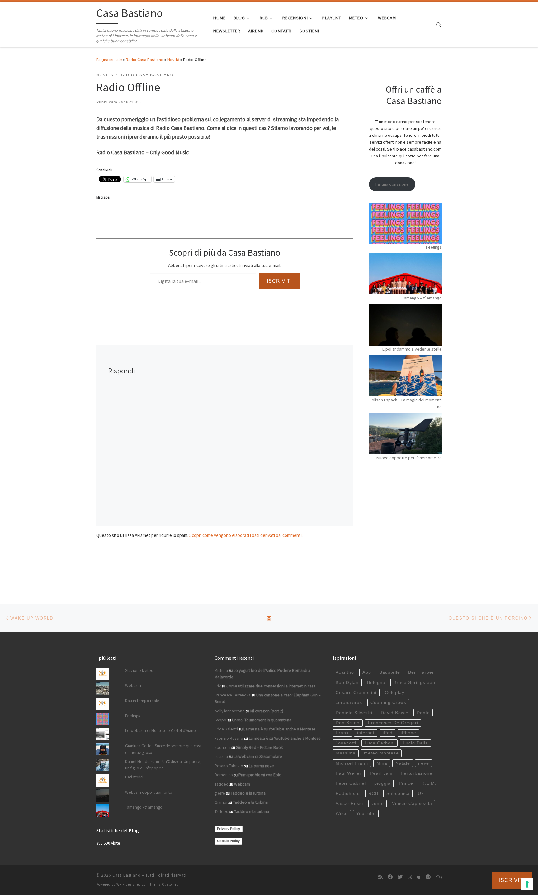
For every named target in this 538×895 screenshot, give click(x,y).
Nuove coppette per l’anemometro (409, 458)
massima (346, 753)
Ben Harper (421, 672)
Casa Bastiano (126, 875)
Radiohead (348, 793)
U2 (421, 793)
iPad (388, 732)
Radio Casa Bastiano (144, 59)
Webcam (133, 685)
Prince (406, 783)
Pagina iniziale (109, 59)
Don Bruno (348, 722)
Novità (173, 59)
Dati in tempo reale (142, 700)
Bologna (376, 682)
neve (423, 763)
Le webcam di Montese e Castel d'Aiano (160, 730)
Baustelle (389, 672)
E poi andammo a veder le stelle (412, 349)
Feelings (434, 247)
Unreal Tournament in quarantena (261, 720)
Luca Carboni (380, 743)
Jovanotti (346, 743)
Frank (342, 732)
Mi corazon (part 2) (266, 711)
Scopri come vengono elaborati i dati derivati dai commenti (245, 535)
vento (377, 803)
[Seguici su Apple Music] (419, 877)
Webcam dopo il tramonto (148, 792)
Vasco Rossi (349, 803)
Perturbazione (416, 773)
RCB (373, 793)
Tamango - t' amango (144, 807)
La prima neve (261, 765)
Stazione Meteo (139, 670)
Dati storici (134, 777)
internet (366, 732)
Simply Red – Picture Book (259, 747)
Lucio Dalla (415, 743)
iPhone (408, 732)
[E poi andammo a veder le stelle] (405, 324)
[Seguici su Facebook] (390, 877)
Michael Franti (352, 763)
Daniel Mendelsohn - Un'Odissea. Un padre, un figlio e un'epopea (163, 765)
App (366, 672)
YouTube (366, 813)
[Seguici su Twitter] (400, 877)
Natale (402, 763)
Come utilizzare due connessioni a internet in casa (270, 686)
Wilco (342, 813)
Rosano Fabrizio (229, 765)
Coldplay (394, 692)
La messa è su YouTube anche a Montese (279, 729)
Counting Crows (388, 702)
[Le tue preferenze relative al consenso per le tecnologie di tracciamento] (527, 884)
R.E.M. (429, 783)
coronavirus (349, 702)
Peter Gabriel (351, 783)
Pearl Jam (381, 773)
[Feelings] (405, 223)
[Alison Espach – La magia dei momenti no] (405, 375)
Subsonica (398, 793)
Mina (381, 763)
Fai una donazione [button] (392, 184)
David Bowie (394, 713)
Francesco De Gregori (393, 722)
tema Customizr (166, 884)
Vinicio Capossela (412, 803)
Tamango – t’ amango (422, 298)
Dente (423, 713)
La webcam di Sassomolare (258, 756)
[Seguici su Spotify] (428, 877)
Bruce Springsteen (414, 682)
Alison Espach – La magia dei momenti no (407, 403)
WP (119, 884)
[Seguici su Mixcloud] (439, 877)
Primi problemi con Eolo (259, 775)
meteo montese (381, 753)
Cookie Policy (228, 841)
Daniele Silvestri (354, 713)
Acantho (345, 672)
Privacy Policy (228, 828)
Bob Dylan (347, 682)
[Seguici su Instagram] (410, 877)
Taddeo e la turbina (248, 793)
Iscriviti (279, 281)
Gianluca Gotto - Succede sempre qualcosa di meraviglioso (163, 749)
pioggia (382, 783)
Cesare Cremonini (356, 692)
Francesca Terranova (233, 695)
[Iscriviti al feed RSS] (380, 877)
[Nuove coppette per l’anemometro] (405, 433)
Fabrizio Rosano (229, 738)
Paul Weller (348, 773)
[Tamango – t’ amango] (405, 273)
